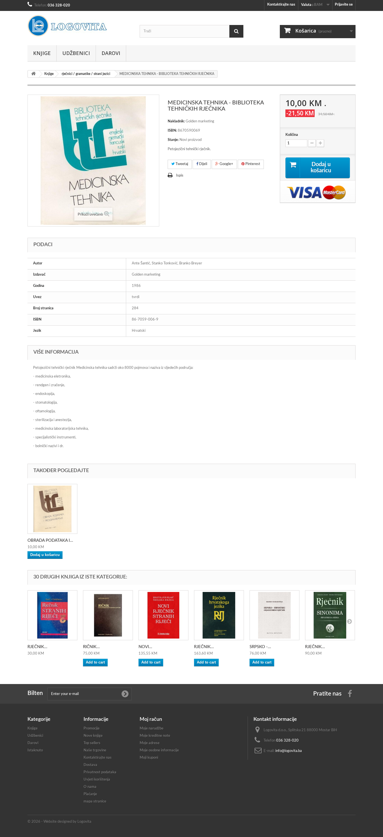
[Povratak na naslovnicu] (33, 73)
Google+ (226, 164)
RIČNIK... (91, 647)
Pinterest (252, 164)
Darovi (110, 53)
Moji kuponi (149, 758)
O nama (90, 787)
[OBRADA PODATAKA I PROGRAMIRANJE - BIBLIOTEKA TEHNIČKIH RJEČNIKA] (52, 509)
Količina (291, 135)
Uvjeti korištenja (97, 779)
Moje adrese (150, 743)
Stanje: (173, 140)
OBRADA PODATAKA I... (50, 540)
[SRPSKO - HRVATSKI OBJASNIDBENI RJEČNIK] (274, 615)
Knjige (42, 53)
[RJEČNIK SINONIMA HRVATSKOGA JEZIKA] (330, 615)
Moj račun (151, 719)
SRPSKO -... (260, 647)
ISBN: (172, 130)
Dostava (90, 765)
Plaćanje (90, 794)
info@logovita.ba (288, 751)
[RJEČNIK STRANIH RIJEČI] (52, 615)
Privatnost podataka (100, 772)
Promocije (92, 728)
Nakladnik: (176, 121)
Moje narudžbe (151, 728)
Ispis (179, 175)
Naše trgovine (95, 750)
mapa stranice (95, 801)
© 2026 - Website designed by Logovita (59, 822)
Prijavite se (344, 4)
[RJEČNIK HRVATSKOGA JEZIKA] (219, 615)
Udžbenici (76, 53)
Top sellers (92, 743)
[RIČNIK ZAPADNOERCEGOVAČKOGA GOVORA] (108, 615)
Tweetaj (181, 164)
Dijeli (202, 164)
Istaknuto (35, 750)
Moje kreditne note (155, 736)
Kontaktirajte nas (281, 4)
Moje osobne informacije (159, 750)
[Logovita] (79, 25)
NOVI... (145, 647)
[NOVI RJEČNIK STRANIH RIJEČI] (163, 615)
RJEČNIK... (37, 647)
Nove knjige (93, 736)
